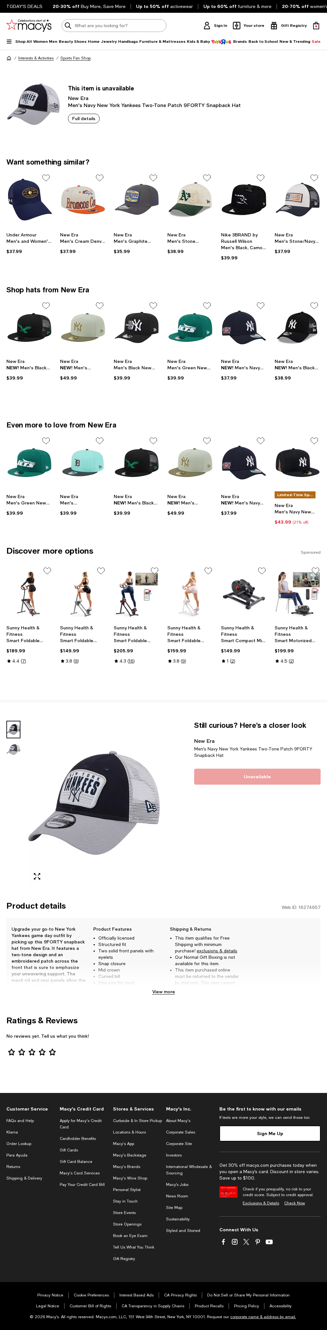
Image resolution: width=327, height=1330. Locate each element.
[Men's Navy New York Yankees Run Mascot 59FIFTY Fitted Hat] (298, 462)
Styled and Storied (183, 1230)
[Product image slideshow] (94, 803)
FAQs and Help (20, 1121)
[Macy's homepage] (8, 58)
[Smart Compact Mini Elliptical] (244, 594)
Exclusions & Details (261, 1203)
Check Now (294, 1203)
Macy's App (123, 1144)
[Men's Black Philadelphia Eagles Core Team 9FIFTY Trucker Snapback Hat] (29, 327)
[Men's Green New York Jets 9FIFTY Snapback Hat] (190, 327)
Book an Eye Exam (130, 1236)
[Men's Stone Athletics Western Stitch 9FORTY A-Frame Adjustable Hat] (190, 200)
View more (163, 991)
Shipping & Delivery (24, 1178)
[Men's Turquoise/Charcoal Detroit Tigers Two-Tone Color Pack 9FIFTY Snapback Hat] (83, 462)
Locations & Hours (129, 1132)
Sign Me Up (270, 1133)
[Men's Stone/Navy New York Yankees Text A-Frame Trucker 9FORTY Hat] (298, 200)
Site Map (174, 1207)
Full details (83, 118)
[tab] (13, 729)
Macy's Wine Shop (130, 1178)
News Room (177, 1196)
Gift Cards (69, 1150)
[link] (29, 243)
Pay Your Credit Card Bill (82, 1184)
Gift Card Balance (76, 1161)
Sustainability (178, 1219)
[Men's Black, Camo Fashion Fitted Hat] (244, 200)
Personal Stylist (127, 1190)
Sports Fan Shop (75, 58)
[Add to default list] (46, 178)
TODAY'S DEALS (24, 6)
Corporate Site (179, 1144)
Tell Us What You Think (133, 1247)
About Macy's (178, 1121)
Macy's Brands (126, 1167)
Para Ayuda (16, 1155)
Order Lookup (18, 1144)
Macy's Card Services (80, 1173)
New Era (78, 98)
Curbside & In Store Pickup (137, 1121)
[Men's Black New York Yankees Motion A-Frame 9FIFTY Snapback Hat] (137, 327)
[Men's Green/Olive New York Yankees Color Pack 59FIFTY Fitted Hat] (83, 327)
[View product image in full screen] (37, 876)
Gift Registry (124, 1259)
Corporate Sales (180, 1132)
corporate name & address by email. (263, 1317)
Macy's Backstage (129, 1155)
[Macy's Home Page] (28, 25)
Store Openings (127, 1224)
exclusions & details (217, 950)
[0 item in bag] (316, 25)
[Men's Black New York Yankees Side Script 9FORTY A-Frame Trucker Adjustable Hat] (298, 327)
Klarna (12, 1132)
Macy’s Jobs (177, 1184)
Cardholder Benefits (78, 1138)
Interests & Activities (36, 58)
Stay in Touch (125, 1201)
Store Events (124, 1213)
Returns (13, 1167)
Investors (174, 1155)
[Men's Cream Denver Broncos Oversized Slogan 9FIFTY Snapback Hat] (83, 200)
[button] (83, 803)
